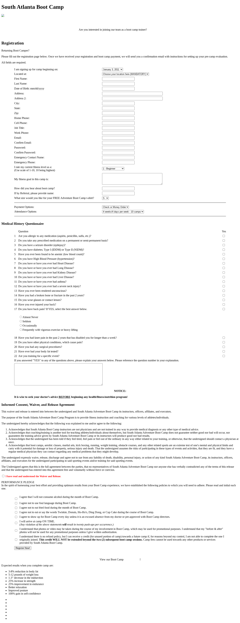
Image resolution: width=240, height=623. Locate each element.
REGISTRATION (18, 609)
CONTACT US (17, 618)
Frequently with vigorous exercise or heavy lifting (50, 329)
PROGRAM (15, 602)
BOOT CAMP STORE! (120, 35)
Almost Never (30, 317)
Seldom (26, 321)
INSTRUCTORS (18, 615)
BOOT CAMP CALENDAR (120, 23)
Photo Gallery (132, 559)
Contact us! (154, 29)
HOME (12, 599)
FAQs (11, 612)
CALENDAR (16, 605)
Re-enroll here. (38, 50)
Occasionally (29, 325)
